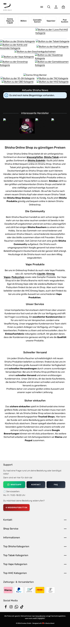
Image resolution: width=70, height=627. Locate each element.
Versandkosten (40, 616)
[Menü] (41, 7)
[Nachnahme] (40, 590)
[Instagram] (11, 608)
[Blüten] (23, 20)
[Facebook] (6, 608)
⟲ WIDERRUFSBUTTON (16, 507)
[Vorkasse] (29, 590)
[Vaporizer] (51, 20)
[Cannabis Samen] (37, 20)
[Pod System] (64, 20)
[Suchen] (49, 7)
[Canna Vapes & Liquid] (10, 20)
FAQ (56, 485)
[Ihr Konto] (56, 7)
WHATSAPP (16, 485)
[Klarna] (8, 590)
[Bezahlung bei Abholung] (50, 590)
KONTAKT (36, 485)
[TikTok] (22, 608)
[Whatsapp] (17, 608)
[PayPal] (19, 590)
